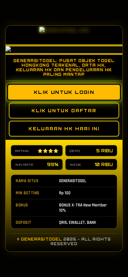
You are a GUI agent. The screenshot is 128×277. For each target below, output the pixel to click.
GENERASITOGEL (41, 239)
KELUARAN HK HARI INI (64, 128)
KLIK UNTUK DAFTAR (64, 110)
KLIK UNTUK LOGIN (64, 92)
